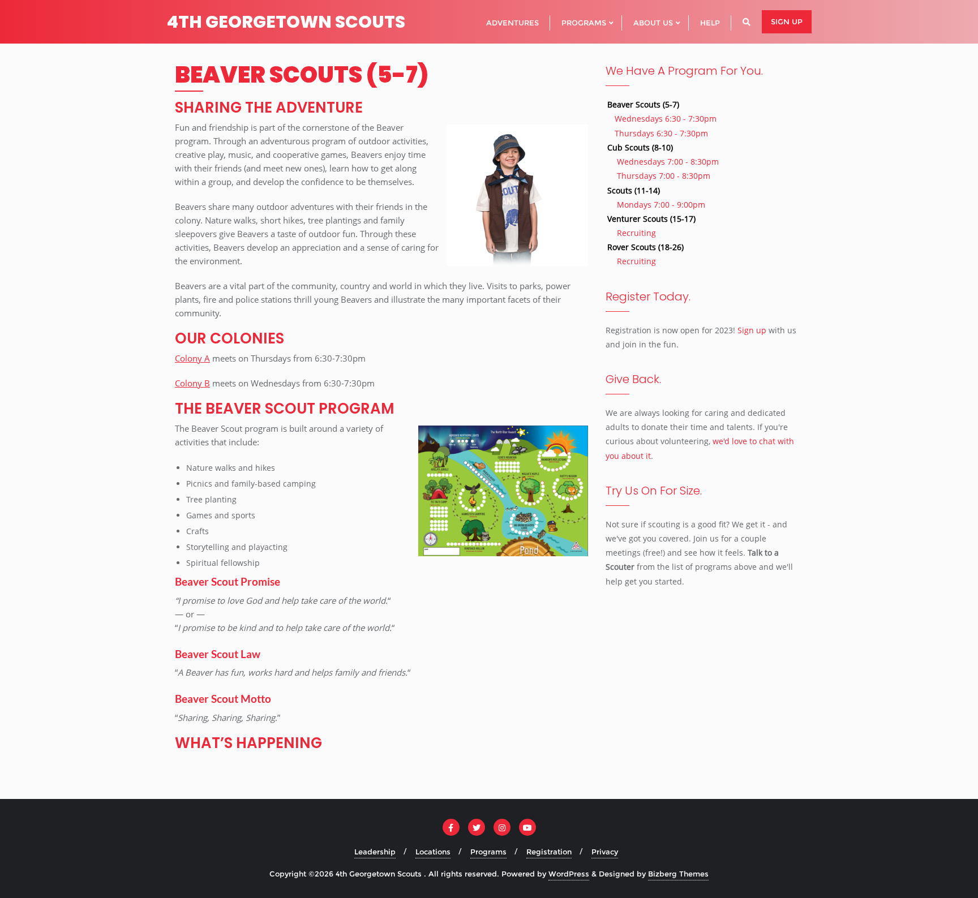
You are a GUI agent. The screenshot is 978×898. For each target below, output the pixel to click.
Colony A (192, 358)
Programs (488, 851)
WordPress (568, 873)
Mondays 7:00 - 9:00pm (661, 204)
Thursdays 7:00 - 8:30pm (663, 175)
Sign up (787, 21)
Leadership (375, 851)
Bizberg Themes (678, 873)
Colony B (192, 383)
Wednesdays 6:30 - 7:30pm (666, 118)
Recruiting (636, 232)
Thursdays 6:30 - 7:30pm (661, 133)
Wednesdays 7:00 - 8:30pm (668, 161)
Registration (549, 851)
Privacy (604, 851)
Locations (433, 851)
